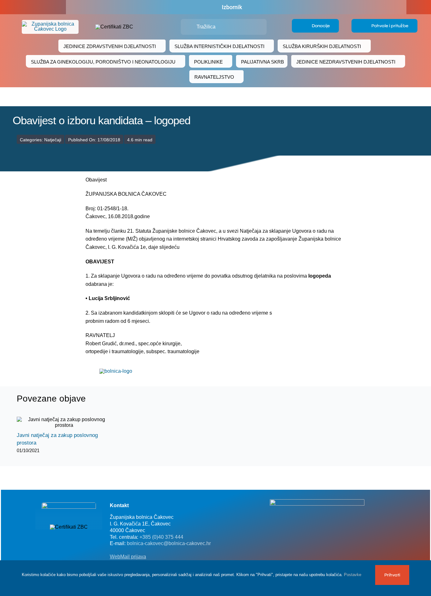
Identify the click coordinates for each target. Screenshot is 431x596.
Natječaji (52, 139)
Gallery (69, 422)
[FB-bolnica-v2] (317, 501)
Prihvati (392, 575)
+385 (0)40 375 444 (161, 537)
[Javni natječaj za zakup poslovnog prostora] (64, 422)
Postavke (353, 574)
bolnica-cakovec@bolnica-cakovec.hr (169, 543)
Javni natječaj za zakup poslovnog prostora (58, 422)
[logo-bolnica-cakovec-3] (115, 371)
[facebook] (33, 7)
